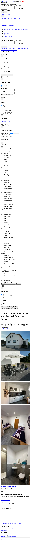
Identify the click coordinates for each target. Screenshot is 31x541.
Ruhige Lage (7, 266)
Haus (3, 297)
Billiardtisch (7, 216)
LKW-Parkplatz (8, 206)
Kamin (5, 159)
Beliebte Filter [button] (4, 54)
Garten (5, 161)
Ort (1, 135)
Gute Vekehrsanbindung (10, 270)
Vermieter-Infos (7, 35)
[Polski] (5, 27)
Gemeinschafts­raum (9, 168)
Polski (15, 19)
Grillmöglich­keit (8, 224)
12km (10, 135)
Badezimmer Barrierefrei (10, 275)
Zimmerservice (7, 249)
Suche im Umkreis (5, 124)
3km (3, 135)
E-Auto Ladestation (9, 204)
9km (7, 135)
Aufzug (6, 163)
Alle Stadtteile (4, 113)
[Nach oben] (1, 506)
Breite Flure (7, 280)
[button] (3, 22)
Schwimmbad (7, 233)
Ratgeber (3, 523)
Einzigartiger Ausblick (9, 259)
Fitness (6, 222)
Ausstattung (3, 144)
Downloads (19, 523)
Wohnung (4, 299)
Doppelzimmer (7, 108)
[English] (1, 27)
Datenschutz (22, 528)
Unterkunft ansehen (5, 500)
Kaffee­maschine (8, 192)
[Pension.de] (22, 518)
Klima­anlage (7, 151)
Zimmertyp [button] (3, 97)
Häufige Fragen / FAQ (9, 36)
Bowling (6, 218)
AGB (7, 528)
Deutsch (10, 19)
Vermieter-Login (7, 29)
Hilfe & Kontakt (9, 523)
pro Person (4, 85)
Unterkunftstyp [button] (4, 286)
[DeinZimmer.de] (8, 514)
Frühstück (6, 243)
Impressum (3, 528)
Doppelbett (6, 182)
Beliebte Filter (4, 53)
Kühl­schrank (7, 196)
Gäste (8, 10)
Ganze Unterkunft (8, 112)
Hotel (3, 303)
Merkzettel (11, 25)
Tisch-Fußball (7, 239)
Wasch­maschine (8, 200)
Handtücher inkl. (8, 188)
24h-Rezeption (7, 245)
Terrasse (6, 170)
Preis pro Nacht (4, 76)
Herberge (4, 302)
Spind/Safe (6, 166)
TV (5, 64)
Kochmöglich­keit (8, 67)
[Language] (2, 16)
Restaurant (6, 247)
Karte (13, 51)
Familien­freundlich (8, 255)
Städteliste (4, 25)
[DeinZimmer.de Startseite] (7, 1)
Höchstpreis (3, 91)
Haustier (6, 261)
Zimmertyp (3, 96)
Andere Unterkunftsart (7, 305)
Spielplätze (6, 231)
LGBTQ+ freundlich (9, 257)
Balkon (6, 153)
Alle (3, 105)
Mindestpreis (4, 88)
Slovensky (21, 19)
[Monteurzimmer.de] (8, 518)
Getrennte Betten (8, 69)
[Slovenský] (7, 27)
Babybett (6, 180)
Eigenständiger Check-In (10, 251)
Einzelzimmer (7, 107)
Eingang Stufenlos (8, 278)
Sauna (5, 235)
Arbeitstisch (7, 73)
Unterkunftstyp (4, 285)
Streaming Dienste (8, 237)
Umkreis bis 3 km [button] (5, 125)
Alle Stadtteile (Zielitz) (6, 121)
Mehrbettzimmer (8, 110)
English (4, 19)
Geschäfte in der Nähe (9, 263)
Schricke (3, 122)
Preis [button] (2, 77)
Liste (3, 328)
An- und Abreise (19, 8)
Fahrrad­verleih (7, 214)
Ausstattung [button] (3, 145)
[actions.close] (2, 56)
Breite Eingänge (8, 282)
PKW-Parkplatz (8, 208)
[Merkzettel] (12, 14)
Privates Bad (7, 71)
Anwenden (15, 306)
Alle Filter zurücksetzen (6, 306)
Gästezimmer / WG (7, 296)
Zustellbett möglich (8, 184)
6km (5, 135)
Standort (17, 7)
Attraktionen (7, 229)
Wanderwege (7, 227)
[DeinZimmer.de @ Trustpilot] (11, 536)
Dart (5, 220)
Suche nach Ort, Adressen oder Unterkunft (12, 5)
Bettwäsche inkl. (8, 155)
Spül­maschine (7, 194)
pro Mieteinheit (5, 87)
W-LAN (6, 62)
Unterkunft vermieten (6, 14)
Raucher (6, 268)
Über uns (15, 523)
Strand (5, 212)
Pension (4, 300)
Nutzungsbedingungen (13, 528)
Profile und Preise (8, 33)
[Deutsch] (3, 27)
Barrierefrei (7, 273)
